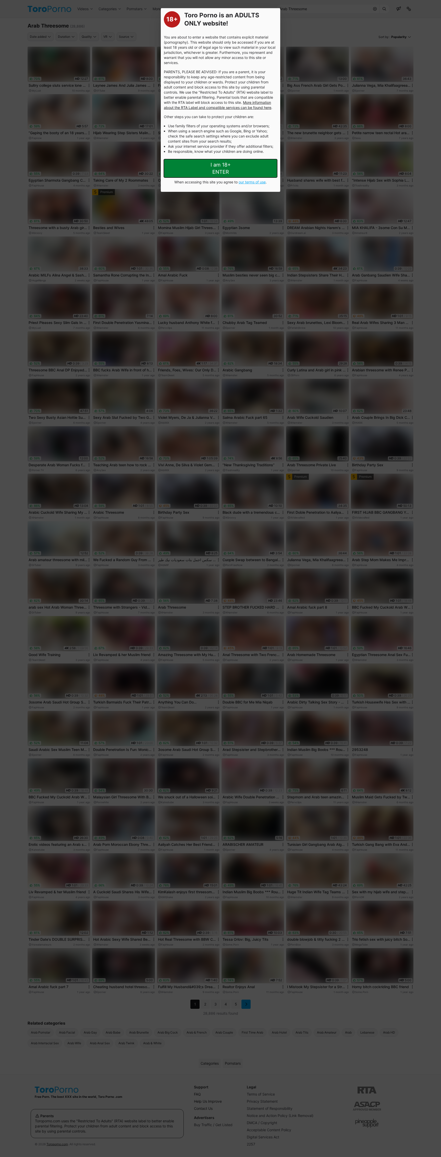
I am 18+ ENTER (221, 168)
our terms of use (252, 182)
